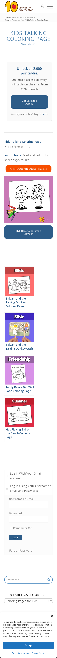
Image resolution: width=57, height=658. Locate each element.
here (44, 114)
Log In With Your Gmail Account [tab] (25, 476)
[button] (52, 615)
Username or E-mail (21, 499)
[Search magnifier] (49, 580)
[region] (28, 525)
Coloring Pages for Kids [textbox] (27, 601)
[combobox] (28, 600)
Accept (28, 645)
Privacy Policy (38, 653)
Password (15, 513)
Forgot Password (20, 550)
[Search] (41, 6)
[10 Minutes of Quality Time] (23, 6)
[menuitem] (41, 6)
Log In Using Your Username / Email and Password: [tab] (30, 488)
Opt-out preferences (21, 653)
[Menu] (48, 6)
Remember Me (22, 528)
